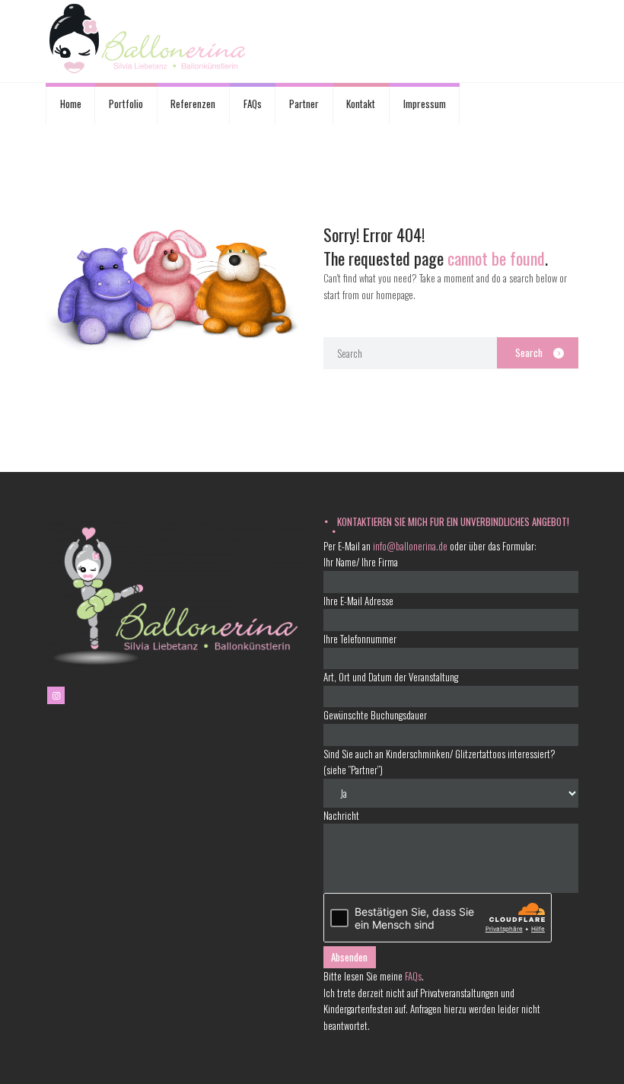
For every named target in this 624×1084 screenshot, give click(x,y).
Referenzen (192, 103)
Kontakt (360, 103)
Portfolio (126, 103)
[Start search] (537, 352)
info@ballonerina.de (410, 545)
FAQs (253, 103)
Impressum (424, 103)
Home (70, 103)
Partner (304, 103)
